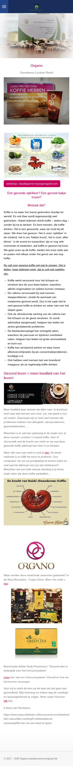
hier (47, 452)
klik (5, 700)
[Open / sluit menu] (4, 6)
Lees (7, 677)
